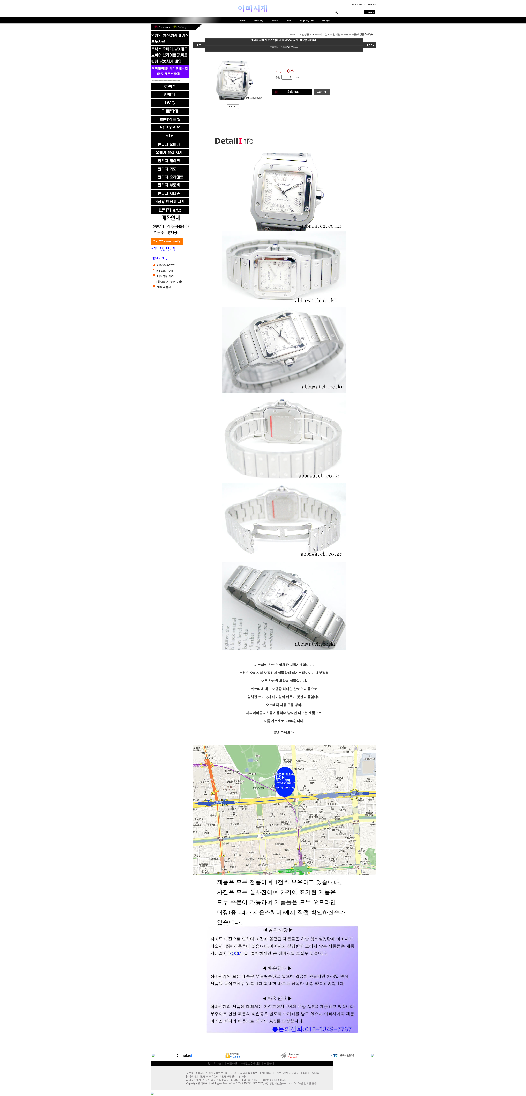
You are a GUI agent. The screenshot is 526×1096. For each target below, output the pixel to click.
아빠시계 (206, 1083)
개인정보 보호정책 (208, 1076)
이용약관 (232, 1063)
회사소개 (219, 1063)
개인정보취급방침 (251, 1063)
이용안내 (269, 1063)
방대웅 (242, 1076)
